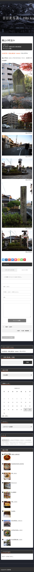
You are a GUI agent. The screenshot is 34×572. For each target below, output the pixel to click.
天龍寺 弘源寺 (8, 327)
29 (29, 409)
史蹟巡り (22, 440)
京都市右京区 (12, 46)
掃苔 (17, 442)
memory (6, 46)
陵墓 (15, 444)
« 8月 (3, 415)
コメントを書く (8, 48)
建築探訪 (21, 442)
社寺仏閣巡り (6, 442)
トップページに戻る (8, 337)
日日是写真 (8, 569)
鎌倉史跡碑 (13, 442)
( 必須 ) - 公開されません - (11, 292)
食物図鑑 (28, 440)
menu (31, 3)
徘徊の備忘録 (18, 46)
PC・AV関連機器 (21, 444)
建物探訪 (6, 440)
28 (25, 409)
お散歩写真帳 (27, 442)
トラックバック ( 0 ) (9, 269)
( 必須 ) (6, 286)
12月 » (6, 415)
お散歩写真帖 (14, 440)
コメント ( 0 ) (25, 269)
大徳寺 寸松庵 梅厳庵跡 (23, 330)
